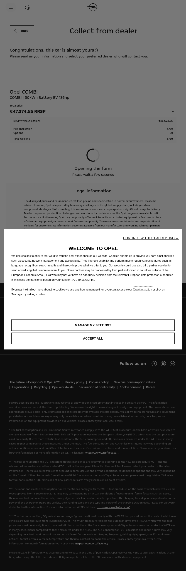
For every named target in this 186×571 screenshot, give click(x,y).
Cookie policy (142, 289)
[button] (151, 238)
